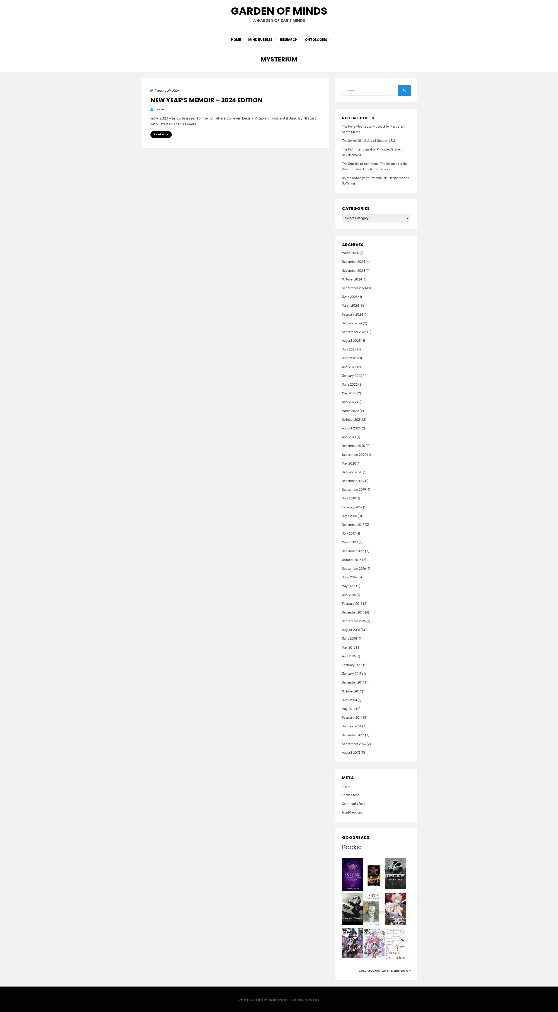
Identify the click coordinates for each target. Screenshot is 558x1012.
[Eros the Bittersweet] (374, 909)
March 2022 (350, 411)
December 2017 (353, 525)
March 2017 (350, 542)
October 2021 (351, 420)
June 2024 (350, 297)
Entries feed (350, 795)
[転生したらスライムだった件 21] (352, 943)
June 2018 (349, 516)
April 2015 (349, 656)
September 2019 (354, 490)
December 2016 (353, 551)
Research (289, 39)
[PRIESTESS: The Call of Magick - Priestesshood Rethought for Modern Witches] (352, 874)
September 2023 (354, 332)
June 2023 (350, 358)
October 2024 (352, 279)
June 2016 (349, 577)
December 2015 (353, 612)
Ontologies (316, 39)
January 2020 (352, 472)
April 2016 (349, 595)
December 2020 (353, 446)
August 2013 (351, 753)
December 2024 (353, 262)
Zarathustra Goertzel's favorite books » (385, 970)
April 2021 (349, 437)
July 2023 (349, 349)
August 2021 (351, 428)
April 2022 (349, 402)
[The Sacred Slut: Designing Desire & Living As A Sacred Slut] (374, 875)
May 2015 (349, 648)
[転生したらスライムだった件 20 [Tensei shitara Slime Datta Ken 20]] (374, 943)
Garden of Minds (279, 11)
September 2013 (354, 744)
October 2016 (351, 560)
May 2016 (349, 586)
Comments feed (353, 804)
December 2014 (353, 682)
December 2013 (353, 735)
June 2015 (349, 639)
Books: (351, 847)
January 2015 (352, 674)
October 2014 (351, 691)
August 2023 (351, 341)
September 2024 (354, 288)
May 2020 (349, 463)
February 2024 (352, 314)
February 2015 (352, 665)
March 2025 (350, 253)
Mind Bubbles (260, 39)
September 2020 (354, 455)
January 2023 (352, 376)
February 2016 (352, 604)
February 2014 (352, 718)
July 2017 (349, 533)
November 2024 (353, 271)
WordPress (312, 999)
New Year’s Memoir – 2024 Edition (206, 100)
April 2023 (349, 367)
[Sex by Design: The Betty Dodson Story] (352, 909)
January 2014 (352, 726)
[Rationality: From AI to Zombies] (395, 873)
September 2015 (354, 621)
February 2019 (352, 507)
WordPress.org (352, 812)
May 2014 (349, 709)
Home (236, 39)
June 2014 (349, 700)
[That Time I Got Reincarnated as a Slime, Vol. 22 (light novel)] (395, 909)
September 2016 (354, 569)
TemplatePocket (277, 999)
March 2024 (350, 306)
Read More (161, 134)
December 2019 (353, 481)
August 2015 (351, 630)
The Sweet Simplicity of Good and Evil (369, 141)
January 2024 (352, 323)
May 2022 (349, 393)
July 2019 (349, 498)
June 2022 (350, 384)
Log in (346, 786)
